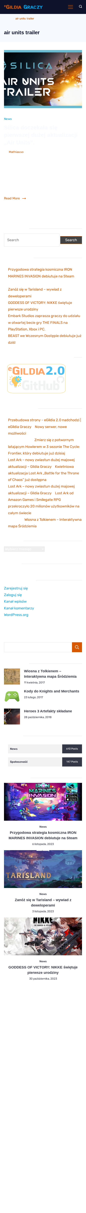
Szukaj (77, 647)
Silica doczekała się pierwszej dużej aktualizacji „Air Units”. (41, 134)
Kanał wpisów (15, 601)
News (8, 119)
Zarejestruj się (16, 588)
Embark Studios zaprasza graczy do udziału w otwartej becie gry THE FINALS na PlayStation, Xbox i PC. (44, 322)
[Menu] (70, 7)
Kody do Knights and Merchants (51, 691)
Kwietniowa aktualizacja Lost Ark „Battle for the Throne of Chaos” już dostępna (43, 473)
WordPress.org (16, 615)
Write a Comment (16, 158)
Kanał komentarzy (19, 608)
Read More (12, 198)
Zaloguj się (13, 595)
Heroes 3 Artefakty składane (48, 711)
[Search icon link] (79, 7)
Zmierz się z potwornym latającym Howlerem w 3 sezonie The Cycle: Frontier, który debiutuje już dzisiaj (44, 446)
